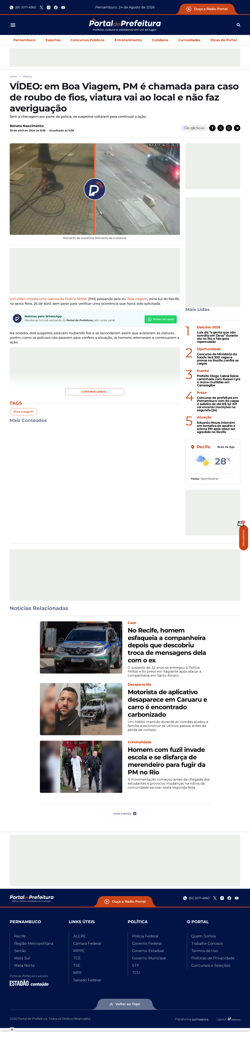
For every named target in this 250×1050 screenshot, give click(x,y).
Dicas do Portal (223, 40)
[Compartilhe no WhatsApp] (229, 128)
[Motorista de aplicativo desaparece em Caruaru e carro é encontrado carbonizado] (81, 709)
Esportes (53, 40)
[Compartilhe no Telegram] (237, 128)
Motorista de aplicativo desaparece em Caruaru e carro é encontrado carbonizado (167, 703)
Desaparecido (139, 684)
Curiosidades (189, 40)
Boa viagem (137, 299)
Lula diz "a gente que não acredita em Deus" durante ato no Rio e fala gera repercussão (217, 337)
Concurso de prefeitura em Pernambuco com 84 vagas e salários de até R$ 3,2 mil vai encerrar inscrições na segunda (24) (218, 404)
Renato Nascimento (27, 126)
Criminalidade (139, 742)
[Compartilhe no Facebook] (212, 128)
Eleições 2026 (208, 327)
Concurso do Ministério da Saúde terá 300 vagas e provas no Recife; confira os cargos (217, 359)
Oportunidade (209, 349)
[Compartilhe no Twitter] (220, 128)
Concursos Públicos (88, 40)
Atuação (204, 417)
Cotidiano (160, 40)
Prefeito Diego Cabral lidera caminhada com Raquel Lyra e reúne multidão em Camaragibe (218, 380)
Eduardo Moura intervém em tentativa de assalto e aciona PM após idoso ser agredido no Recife (216, 427)
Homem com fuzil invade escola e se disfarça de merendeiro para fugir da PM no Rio (166, 761)
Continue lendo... (94, 391)
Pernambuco (24, 40)
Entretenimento (128, 40)
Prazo (202, 392)
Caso (132, 622)
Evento (203, 370)
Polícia (27, 76)
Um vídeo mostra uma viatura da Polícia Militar (48, 299)
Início (13, 76)
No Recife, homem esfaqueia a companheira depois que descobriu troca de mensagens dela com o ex (167, 645)
